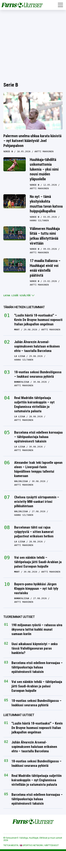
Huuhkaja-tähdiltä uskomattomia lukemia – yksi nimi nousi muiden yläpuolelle (44, 169)
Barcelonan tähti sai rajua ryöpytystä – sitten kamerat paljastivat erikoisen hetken (33, 531)
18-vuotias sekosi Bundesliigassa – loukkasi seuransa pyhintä (37, 374)
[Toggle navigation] (60, 5)
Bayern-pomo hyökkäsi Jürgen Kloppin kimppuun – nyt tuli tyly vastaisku (36, 588)
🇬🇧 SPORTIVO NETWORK (31, 845)
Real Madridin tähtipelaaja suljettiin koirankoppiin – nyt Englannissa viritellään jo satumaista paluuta (34, 404)
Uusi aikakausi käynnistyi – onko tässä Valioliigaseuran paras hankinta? (35, 648)
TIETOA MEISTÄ (10, 845)
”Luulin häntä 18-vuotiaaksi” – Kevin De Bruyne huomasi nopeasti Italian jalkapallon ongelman (38, 319)
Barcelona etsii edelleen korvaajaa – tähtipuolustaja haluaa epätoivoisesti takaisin (38, 436)
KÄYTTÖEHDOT (52, 845)
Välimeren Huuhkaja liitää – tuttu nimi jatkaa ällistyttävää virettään (45, 236)
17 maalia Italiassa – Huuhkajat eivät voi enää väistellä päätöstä (45, 268)
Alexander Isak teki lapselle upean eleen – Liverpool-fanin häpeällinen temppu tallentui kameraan (38, 469)
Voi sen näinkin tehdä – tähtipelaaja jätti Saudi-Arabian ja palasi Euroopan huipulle (38, 561)
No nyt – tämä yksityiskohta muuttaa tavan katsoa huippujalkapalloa (46, 203)
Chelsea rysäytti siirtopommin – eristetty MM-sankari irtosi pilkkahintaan (36, 501)
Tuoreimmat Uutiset (19, 617)
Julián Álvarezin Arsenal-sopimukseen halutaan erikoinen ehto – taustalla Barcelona (37, 346)
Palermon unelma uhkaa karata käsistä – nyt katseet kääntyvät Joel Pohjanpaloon (32, 141)
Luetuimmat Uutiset (18, 715)
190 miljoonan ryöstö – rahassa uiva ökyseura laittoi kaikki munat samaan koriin (37, 629)
